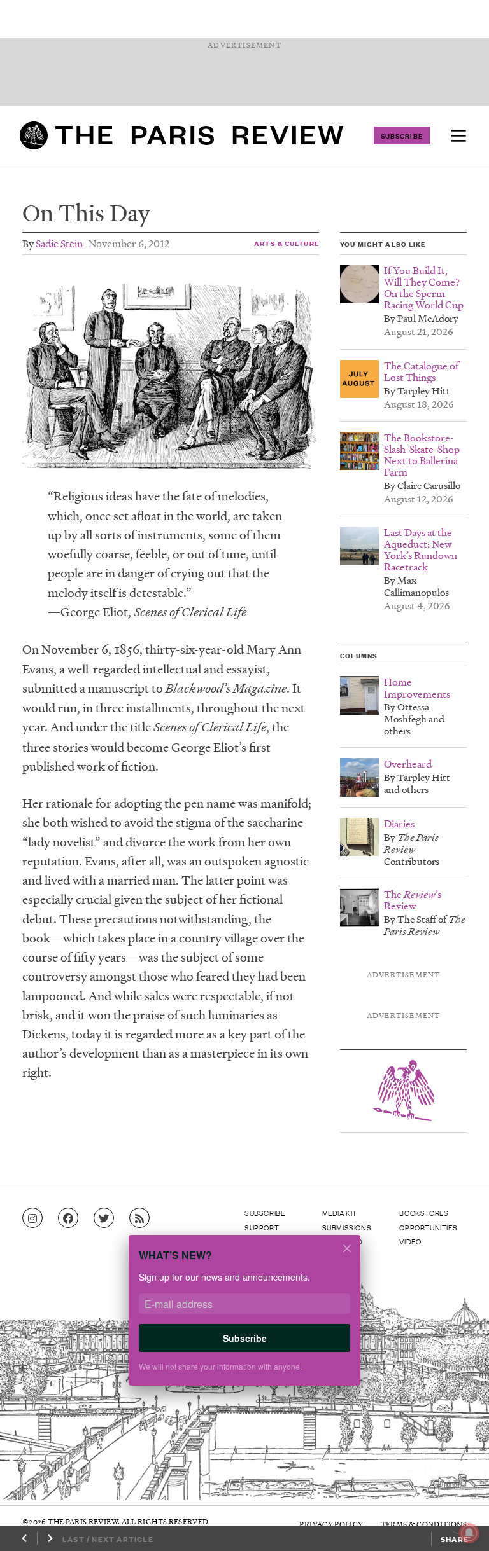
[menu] (458, 135)
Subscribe (402, 135)
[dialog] (244, 1318)
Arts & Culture (286, 243)
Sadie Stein (59, 243)
